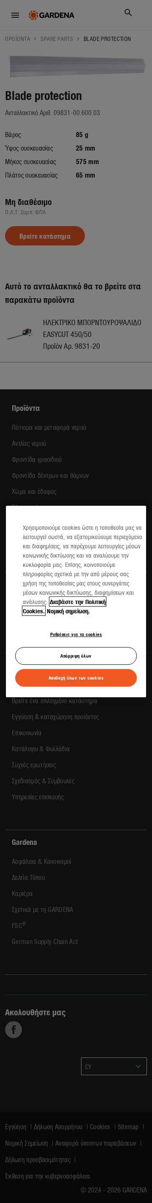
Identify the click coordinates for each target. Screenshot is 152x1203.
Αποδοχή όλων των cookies (76, 677)
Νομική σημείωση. (68, 611)
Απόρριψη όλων (75, 655)
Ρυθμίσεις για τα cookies (76, 634)
